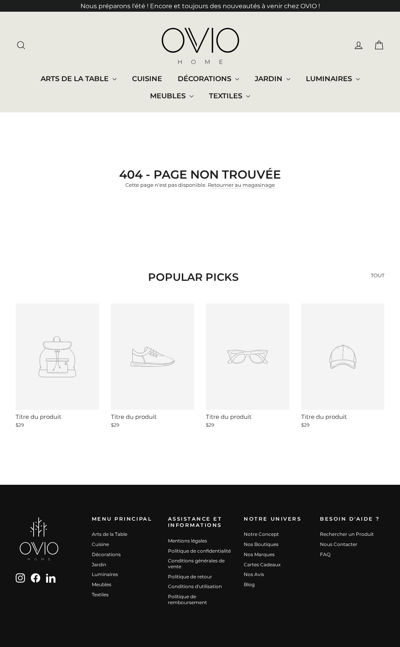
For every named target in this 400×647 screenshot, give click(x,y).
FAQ (325, 554)
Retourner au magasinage (241, 185)
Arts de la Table (76, 78)
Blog (249, 584)
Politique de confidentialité (199, 551)
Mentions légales (187, 541)
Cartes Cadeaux (262, 564)
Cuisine (147, 78)
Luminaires (330, 78)
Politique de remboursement (187, 599)
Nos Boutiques (261, 544)
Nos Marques (259, 554)
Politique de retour (190, 577)
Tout (377, 275)
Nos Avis (254, 574)
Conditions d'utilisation (195, 586)
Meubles (169, 96)
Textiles (226, 96)
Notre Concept (261, 534)
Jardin (269, 78)
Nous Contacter (338, 544)
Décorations (205, 78)
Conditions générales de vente (196, 563)
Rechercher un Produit (347, 534)
